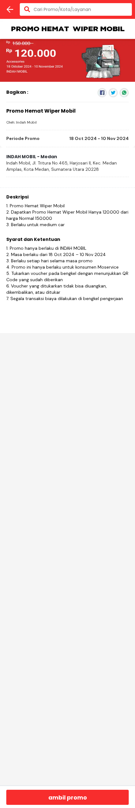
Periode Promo (23, 138)
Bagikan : (17, 92)
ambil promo (67, 797)
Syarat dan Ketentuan (33, 239)
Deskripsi (17, 197)
